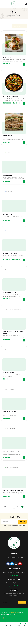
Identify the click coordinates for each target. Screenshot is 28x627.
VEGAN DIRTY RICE (8, 372)
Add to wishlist (24, 32)
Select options (24, 103)
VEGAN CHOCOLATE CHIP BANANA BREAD (13, 332)
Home (9, 15)
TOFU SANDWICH (8, 136)
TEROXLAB (16, 614)
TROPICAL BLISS (7, 214)
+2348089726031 (14, 575)
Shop (13, 15)
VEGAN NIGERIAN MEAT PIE (11, 451)
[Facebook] (8, 564)
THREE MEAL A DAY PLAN (10, 96)
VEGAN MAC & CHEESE (9, 412)
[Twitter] (12, 564)
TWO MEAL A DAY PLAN (10, 253)
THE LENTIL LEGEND (8, 57)
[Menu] (1, 4)
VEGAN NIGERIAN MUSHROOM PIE (13, 490)
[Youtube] (20, 564)
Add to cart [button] (24, 64)
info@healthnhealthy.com (14, 586)
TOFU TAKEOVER (7, 175)
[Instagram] (16, 564)
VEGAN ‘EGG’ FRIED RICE (10, 292)
